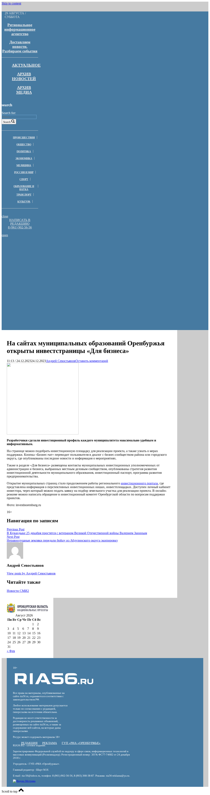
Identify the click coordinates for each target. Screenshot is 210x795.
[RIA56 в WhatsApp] (20, 231)
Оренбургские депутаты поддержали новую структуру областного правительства (60, 258)
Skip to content (11, 3)
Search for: (9, 113)
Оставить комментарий (91, 361)
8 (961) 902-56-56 (20, 227)
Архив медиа (24, 89)
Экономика (23, 158)
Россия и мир (23, 172)
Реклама (49, 743)
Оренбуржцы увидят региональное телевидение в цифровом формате (60, 247)
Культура (23, 201)
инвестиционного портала (139, 483)
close (5, 216)
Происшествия (24, 137)
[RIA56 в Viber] (18, 231)
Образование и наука (24, 188)
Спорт (23, 179)
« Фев (11, 651)
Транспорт (23, 194)
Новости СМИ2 (18, 591)
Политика (24, 151)
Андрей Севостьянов (60, 361)
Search (7, 121)
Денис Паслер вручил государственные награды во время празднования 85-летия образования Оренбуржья (60, 265)
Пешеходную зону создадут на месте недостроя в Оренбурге (60, 252)
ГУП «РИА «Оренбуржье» (81, 743)
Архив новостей (24, 76)
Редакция (29, 743)
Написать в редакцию (19, 221)
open (5, 235)
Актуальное (26, 65)
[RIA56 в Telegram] (21, 231)
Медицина (23, 165)
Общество (23, 144)
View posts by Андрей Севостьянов (31, 573)
